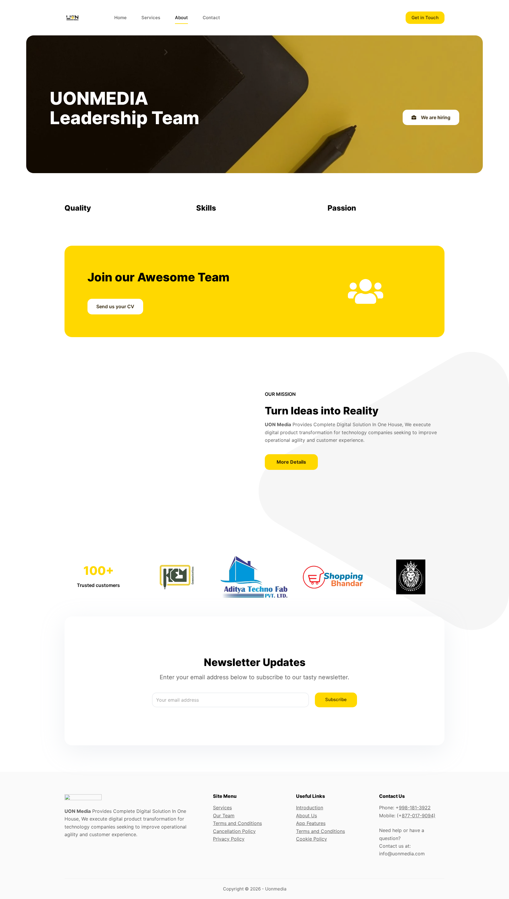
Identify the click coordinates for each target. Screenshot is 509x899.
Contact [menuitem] (211, 17)
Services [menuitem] (150, 17)
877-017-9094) (418, 815)
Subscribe (336, 699)
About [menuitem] (181, 17)
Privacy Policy (228, 839)
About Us (306, 815)
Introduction (309, 808)
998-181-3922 (415, 808)
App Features (310, 823)
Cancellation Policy (234, 831)
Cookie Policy (311, 839)
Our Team (223, 815)
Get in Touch (425, 17)
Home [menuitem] (120, 17)
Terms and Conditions (237, 823)
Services (222, 808)
